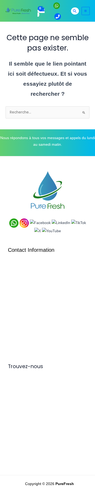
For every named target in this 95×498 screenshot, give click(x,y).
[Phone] (57, 16)
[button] (75, 11)
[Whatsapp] (56, 5)
